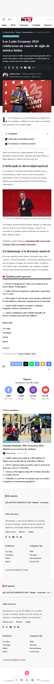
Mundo (35, 502)
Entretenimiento (11, 36)
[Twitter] (21, 393)
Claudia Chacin (14, 74)
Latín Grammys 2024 (26, 354)
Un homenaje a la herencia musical (22, 144)
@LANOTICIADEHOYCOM (18, 502)
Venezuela (44, 502)
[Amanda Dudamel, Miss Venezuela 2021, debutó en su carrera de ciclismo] (27, 428)
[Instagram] (33, 393)
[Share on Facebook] (9, 68)
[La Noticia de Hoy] (27, 19)
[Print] (29, 68)
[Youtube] (45, 393)
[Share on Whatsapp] (17, 68)
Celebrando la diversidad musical (21, 139)
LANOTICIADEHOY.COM (16, 570)
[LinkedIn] (21, 537)
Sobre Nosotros (12, 514)
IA (48, 592)
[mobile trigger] (5, 19)
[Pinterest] (13, 537)
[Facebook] (8, 393)
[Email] (25, 68)
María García (10, 453)
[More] (33, 68)
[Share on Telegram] (21, 68)
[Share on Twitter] (13, 68)
